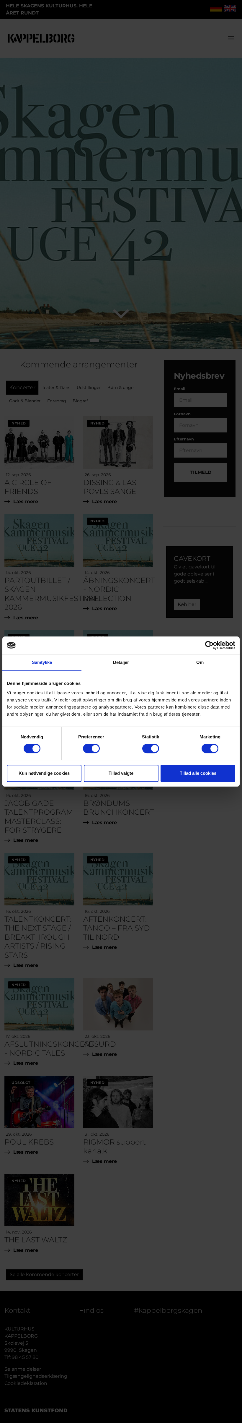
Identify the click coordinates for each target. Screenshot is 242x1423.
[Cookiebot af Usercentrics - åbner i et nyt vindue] (209, 645)
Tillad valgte (121, 773)
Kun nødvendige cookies (44, 773)
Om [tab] (200, 662)
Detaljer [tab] (121, 662)
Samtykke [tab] (42, 662)
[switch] (91, 748)
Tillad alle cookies (198, 773)
